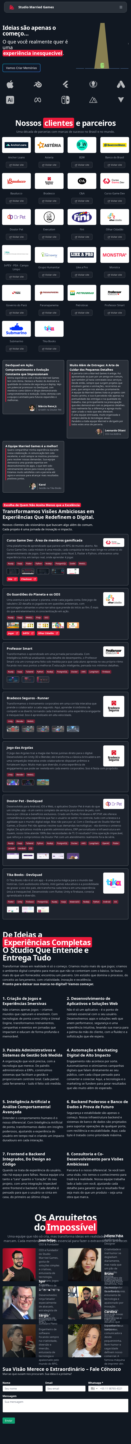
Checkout (26, 579)
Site (10, 579)
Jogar (11, 633)
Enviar (8, 1420)
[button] (94, 1388)
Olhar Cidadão (46, 633)
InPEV (26, 633)
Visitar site (18, 164)
